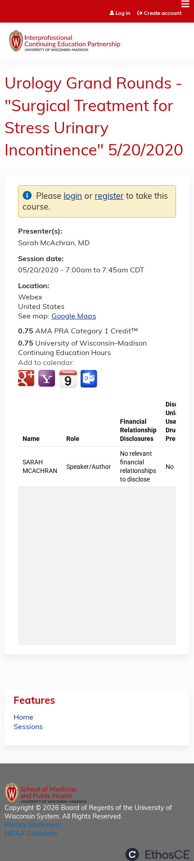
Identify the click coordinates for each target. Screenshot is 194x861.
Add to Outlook (89, 379)
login (73, 196)
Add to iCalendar (68, 379)
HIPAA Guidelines (31, 834)
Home (23, 717)
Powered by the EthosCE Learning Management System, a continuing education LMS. (157, 854)
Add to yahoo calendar (47, 379)
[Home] (97, 39)
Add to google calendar (27, 379)
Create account (162, 13)
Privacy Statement (32, 825)
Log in (122, 13)
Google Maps (73, 316)
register (109, 196)
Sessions (28, 727)
